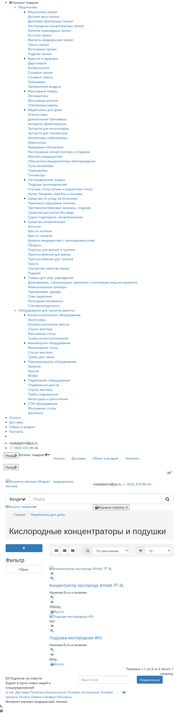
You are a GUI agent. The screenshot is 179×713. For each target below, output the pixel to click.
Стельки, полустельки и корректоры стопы (60, 189)
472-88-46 (136, 484)
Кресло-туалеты (40, 235)
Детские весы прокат (44, 16)
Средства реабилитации (46, 221)
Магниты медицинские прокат (51, 39)
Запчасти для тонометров (47, 133)
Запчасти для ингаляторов (48, 128)
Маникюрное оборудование (49, 342)
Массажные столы (42, 333)
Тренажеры (36, 81)
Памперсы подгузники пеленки (51, 203)
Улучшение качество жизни (48, 268)
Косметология (38, 67)
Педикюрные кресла (43, 384)
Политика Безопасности (48, 692)
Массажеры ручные (43, 100)
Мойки (33, 375)
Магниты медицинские (45, 156)
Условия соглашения (84, 692)
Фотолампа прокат (42, 49)
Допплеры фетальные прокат (50, 21)
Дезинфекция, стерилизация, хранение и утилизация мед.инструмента (82, 282)
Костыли (34, 226)
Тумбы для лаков (41, 356)
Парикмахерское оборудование (52, 361)
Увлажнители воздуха (44, 86)
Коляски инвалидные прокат (49, 30)
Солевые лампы (40, 77)
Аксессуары (37, 319)
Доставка (16, 422)
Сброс (24, 569)
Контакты (16, 431)
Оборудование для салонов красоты (47, 310)
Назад (10, 455)
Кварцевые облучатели (45, 147)
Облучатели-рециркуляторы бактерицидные (62, 161)
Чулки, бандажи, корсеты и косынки (55, 193)
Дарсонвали (37, 63)
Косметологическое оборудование (54, 314)
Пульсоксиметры (41, 165)
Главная (19, 514)
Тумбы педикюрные (43, 394)
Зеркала (34, 366)
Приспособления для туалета (50, 258)
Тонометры (36, 175)
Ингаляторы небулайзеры (48, 137)
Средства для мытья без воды (51, 212)
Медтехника (28, 7)
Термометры (38, 170)
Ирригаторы (37, 142)
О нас (10, 692)
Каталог (20, 506)
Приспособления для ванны (49, 254)
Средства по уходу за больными (52, 198)
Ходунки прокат (40, 53)
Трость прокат (38, 44)
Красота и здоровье (43, 58)
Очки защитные (40, 296)
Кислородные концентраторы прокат (56, 25)
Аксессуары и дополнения (48, 398)
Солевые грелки (40, 72)
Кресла (33, 370)
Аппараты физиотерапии (47, 123)
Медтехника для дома (45, 109)
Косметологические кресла (48, 324)
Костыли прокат (40, 35)
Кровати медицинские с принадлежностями (61, 240)
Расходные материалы (45, 300)
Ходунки (34, 272)
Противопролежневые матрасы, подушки (59, 207)
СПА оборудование (43, 403)
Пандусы (34, 244)
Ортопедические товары (46, 179)
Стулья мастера (40, 328)
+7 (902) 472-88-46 (23, 447)
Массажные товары (43, 91)
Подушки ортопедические (47, 184)
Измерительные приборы (47, 286)
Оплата (15, 417)
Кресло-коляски (40, 230)
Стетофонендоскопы (44, 305)
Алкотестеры (38, 114)
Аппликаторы (38, 95)
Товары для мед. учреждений (50, 277)
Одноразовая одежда (44, 291)
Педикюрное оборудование (49, 380)
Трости (33, 263)
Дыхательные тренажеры (47, 119)
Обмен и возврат (22, 426)
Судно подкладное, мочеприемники (55, 217)
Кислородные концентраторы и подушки (59, 151)
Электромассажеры (43, 105)
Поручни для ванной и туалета (51, 249)
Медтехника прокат (43, 11)
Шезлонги (35, 412)
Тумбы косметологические (48, 338)
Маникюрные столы (43, 347)
